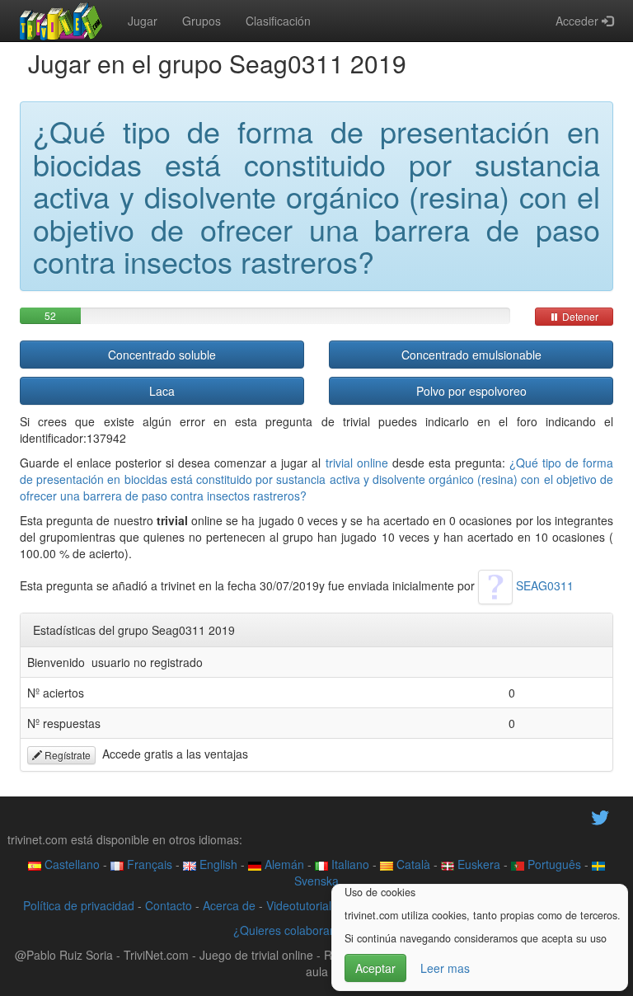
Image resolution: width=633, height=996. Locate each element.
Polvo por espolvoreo (471, 391)
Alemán (282, 864)
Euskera (477, 864)
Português (552, 864)
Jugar (142, 20)
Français (148, 864)
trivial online (357, 462)
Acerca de (229, 905)
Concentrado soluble (162, 354)
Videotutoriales (305, 905)
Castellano (70, 864)
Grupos (201, 20)
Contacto (168, 905)
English (216, 864)
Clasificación (278, 20)
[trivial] (61, 20)
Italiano (348, 864)
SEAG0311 (543, 585)
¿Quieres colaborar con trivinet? (317, 930)
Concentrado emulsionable (471, 354)
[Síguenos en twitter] (600, 816)
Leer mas (445, 968)
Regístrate (66, 755)
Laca (162, 391)
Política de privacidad (78, 905)
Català (411, 864)
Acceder (579, 20)
